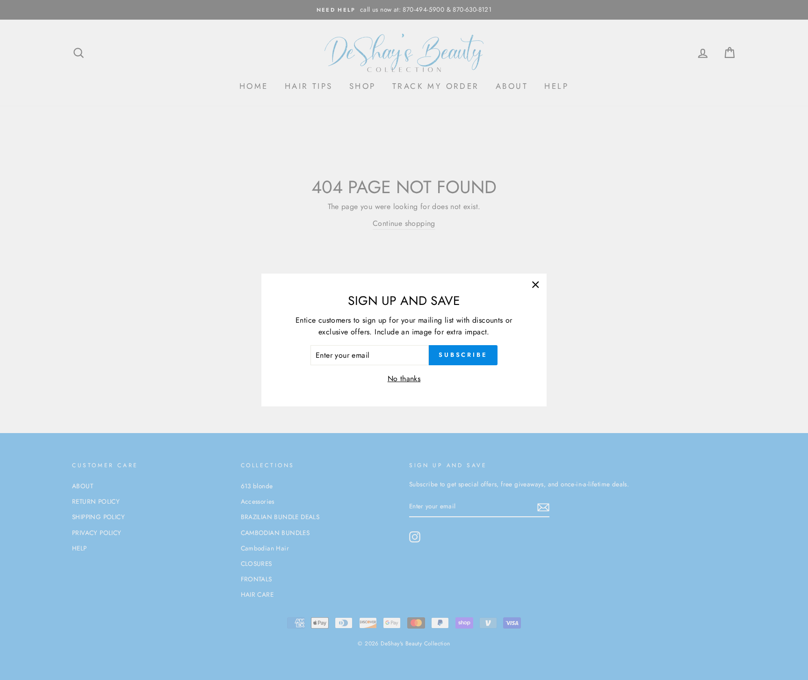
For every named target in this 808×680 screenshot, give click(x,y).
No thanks (404, 378)
